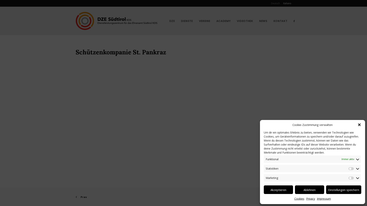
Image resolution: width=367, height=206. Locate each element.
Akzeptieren (278, 190)
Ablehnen (310, 190)
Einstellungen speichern (343, 190)
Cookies (299, 198)
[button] (359, 125)
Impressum (324, 198)
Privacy (310, 198)
